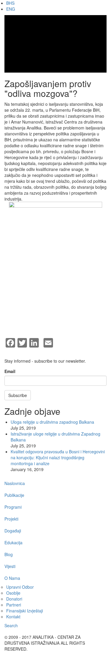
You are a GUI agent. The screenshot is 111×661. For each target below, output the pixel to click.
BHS (10, 3)
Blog (8, 554)
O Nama (12, 578)
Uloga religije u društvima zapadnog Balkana (52, 422)
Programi (13, 507)
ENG (10, 9)
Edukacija (13, 542)
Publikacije (14, 495)
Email (9, 371)
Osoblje (13, 593)
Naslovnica (14, 483)
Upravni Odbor (20, 587)
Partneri (13, 605)
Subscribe (17, 395)
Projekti (11, 519)
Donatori (14, 599)
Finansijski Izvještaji (24, 611)
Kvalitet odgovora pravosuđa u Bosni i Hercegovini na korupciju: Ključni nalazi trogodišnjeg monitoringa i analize (58, 457)
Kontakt (13, 617)
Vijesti (9, 566)
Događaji (12, 531)
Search (11, 625)
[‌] (81, 655)
